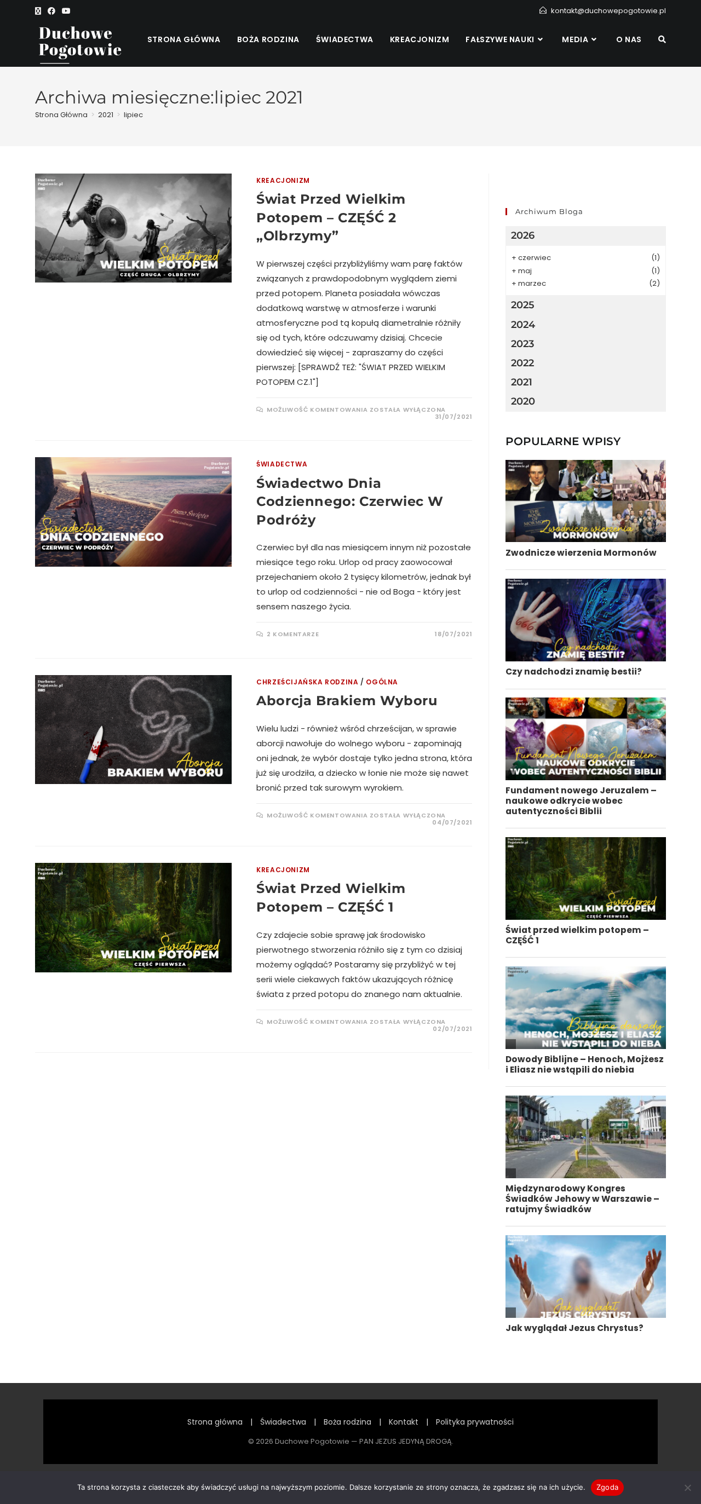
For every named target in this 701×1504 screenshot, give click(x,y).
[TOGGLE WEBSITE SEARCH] (662, 39)
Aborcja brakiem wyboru (346, 700)
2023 (522, 344)
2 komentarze (293, 634)
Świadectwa (281, 464)
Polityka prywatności (475, 1421)
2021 (521, 382)
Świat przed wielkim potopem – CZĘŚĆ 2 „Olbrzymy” (330, 217)
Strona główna (215, 1421)
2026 (523, 235)
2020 (523, 401)
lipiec (133, 115)
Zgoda (607, 1487)
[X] (39, 10)
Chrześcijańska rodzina (307, 682)
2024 (523, 325)
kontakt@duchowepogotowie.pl (608, 10)
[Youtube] (66, 10)
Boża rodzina (347, 1421)
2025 (523, 305)
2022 (522, 363)
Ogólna (382, 682)
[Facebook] (51, 10)
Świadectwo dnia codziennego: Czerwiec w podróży (350, 501)
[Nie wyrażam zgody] (687, 1487)
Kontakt (403, 1421)
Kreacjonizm (283, 180)
